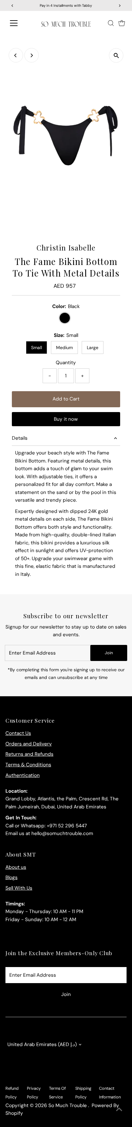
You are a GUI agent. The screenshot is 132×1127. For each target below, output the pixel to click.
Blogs (11, 877)
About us (15, 867)
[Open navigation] (20, 23)
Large (92, 347)
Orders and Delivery (28, 744)
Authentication (22, 775)
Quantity (66, 362)
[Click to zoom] (116, 55)
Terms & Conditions (28, 765)
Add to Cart (66, 399)
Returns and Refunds (29, 754)
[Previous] (16, 55)
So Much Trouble (68, 1105)
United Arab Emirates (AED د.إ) (42, 1044)
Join (109, 653)
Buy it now (66, 419)
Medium (64, 347)
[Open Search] (111, 23)
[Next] (31, 55)
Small (36, 347)
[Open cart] (122, 23)
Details (20, 438)
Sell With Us (18, 888)
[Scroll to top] (119, 1109)
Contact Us (18, 733)
